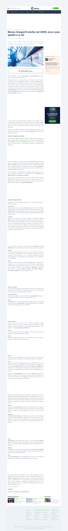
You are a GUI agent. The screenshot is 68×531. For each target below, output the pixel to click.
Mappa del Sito (28, 512)
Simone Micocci (11, 38)
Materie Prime (45, 517)
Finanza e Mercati (46, 510)
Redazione (53, 512)
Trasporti (10, 491)
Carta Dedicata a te (24, 140)
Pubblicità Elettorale (29, 519)
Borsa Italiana (45, 512)
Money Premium (28, 514)
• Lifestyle (58, 11)
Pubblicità (27, 517)
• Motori (47, 11)
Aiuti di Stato (17, 491)
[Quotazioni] (38, 12)
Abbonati (56, 8)
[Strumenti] (42, 12)
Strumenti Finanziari (38, 510)
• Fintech (51, 11)
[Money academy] (40, 12)
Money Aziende (28, 515)
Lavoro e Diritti (10, 29)
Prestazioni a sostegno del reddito (19, 29)
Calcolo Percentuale (37, 519)
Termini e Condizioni (54, 515)
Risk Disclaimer (54, 514)
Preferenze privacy (54, 519)
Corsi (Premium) (37, 514)
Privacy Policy (53, 517)
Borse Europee (45, 514)
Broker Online (36, 515)
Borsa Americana (46, 515)
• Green (55, 11)
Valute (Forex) (45, 519)
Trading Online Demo (37, 512)
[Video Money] (44, 12)
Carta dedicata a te (25, 491)
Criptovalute (36, 517)
